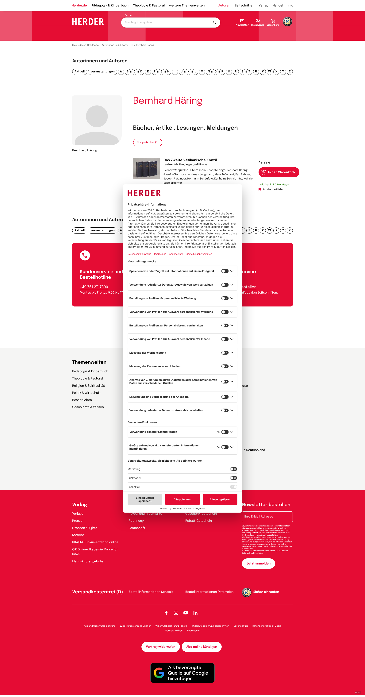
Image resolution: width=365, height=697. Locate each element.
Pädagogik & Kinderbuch (110, 5)
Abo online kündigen (201, 647)
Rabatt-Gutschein (198, 520)
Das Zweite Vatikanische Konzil (190, 160)
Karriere (78, 535)
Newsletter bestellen (266, 505)
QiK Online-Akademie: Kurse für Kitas (95, 552)
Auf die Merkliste (273, 189)
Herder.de (79, 5)
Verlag (263, 5)
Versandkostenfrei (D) (97, 592)
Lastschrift (137, 528)
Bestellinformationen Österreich (209, 592)
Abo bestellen (243, 287)
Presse (77, 520)
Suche (128, 16)
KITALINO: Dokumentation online (95, 542)
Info (290, 5)
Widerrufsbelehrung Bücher (135, 626)
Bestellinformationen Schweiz (151, 592)
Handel (278, 5)
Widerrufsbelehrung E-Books (171, 626)
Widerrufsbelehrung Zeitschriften (210, 626)
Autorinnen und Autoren (115, 45)
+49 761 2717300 (94, 287)
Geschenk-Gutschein (201, 513)
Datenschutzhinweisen (252, 553)
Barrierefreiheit (174, 631)
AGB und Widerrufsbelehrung (99, 626)
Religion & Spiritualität (88, 385)
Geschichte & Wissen (88, 407)
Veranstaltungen (102, 71)
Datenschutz (241, 626)
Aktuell (80, 71)
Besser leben (82, 400)
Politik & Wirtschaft (86, 393)
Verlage (77, 513)
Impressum (193, 631)
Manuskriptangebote (87, 561)
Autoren (224, 5)
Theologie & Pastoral (149, 5)
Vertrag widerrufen (160, 647)
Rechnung (136, 520)
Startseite (93, 45)
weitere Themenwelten (187, 5)
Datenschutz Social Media (266, 626)
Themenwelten (89, 362)
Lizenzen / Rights (84, 528)
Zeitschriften (244, 5)
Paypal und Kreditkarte (145, 513)
